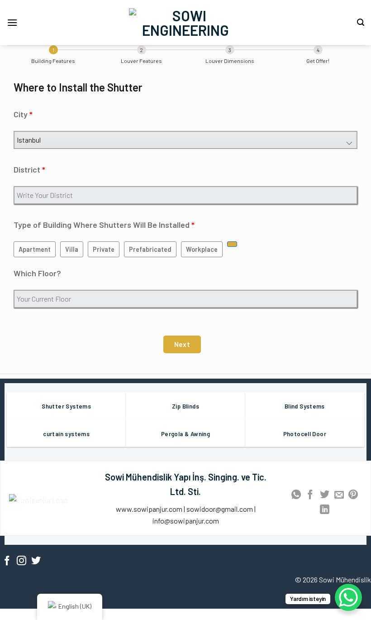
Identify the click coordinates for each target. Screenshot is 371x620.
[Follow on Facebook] (7, 561)
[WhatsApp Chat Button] (348, 597)
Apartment (35, 249)
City (21, 114)
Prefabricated (150, 249)
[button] (182, 344)
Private (103, 249)
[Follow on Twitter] (36, 561)
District (27, 169)
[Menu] (12, 22)
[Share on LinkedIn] (324, 510)
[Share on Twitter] (324, 495)
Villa (71, 249)
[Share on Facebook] (310, 495)
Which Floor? (37, 273)
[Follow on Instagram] (21, 561)
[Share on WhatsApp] (296, 495)
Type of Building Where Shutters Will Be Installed (102, 225)
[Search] (360, 22)
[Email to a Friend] (339, 495)
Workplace (202, 249)
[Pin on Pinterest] (353, 495)
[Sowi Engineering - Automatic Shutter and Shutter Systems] (185, 22)
